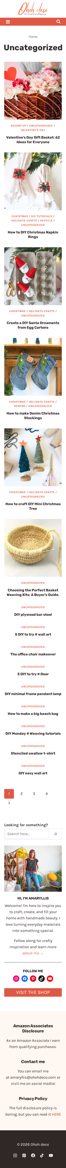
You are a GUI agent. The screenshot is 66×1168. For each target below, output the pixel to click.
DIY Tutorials (41, 216)
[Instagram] (15, 1155)
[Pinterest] (24, 1155)
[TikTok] (42, 1155)
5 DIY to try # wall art (33, 634)
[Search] (55, 834)
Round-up (18, 125)
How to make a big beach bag (33, 714)
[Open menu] (8, 21)
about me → (33, 953)
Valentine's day (33, 130)
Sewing (20, 406)
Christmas (20, 216)
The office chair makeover (33, 654)
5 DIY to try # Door (33, 674)
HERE (56, 1114)
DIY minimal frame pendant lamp (33, 694)
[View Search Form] (58, 21)
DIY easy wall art (33, 773)
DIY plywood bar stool (33, 614)
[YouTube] (51, 1155)
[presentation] (33, 91)
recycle (46, 220)
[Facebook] (33, 1155)
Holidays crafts (24, 220)
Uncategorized (41, 125)
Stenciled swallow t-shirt (33, 753)
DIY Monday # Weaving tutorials (33, 733)
